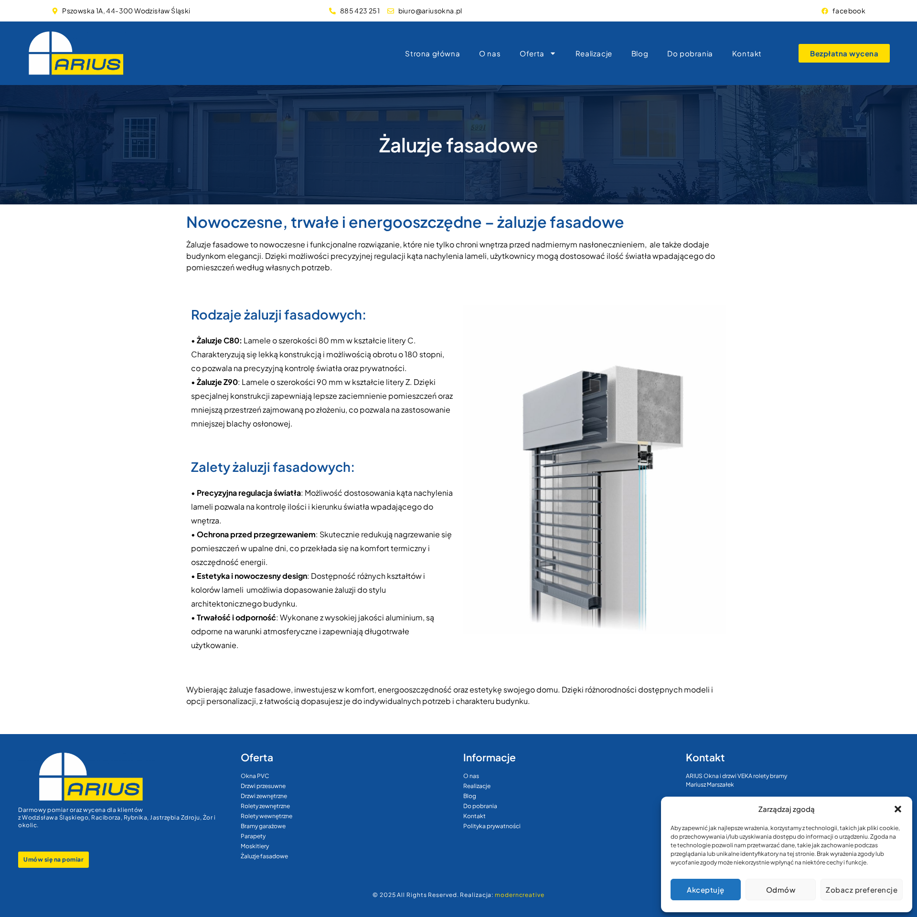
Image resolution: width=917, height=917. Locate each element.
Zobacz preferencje (861, 889)
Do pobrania (690, 53)
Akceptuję (706, 889)
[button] (898, 809)
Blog (639, 53)
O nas (490, 53)
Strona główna (432, 53)
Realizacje (594, 53)
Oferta (532, 53)
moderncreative (519, 894)
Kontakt (747, 53)
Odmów (781, 889)
